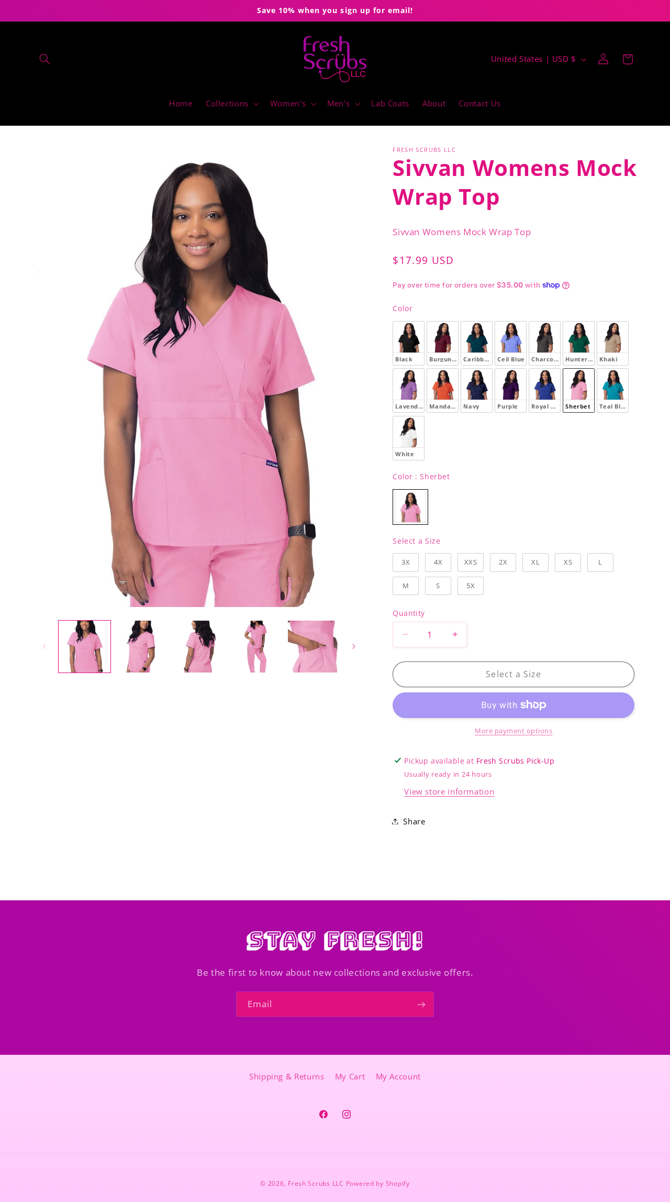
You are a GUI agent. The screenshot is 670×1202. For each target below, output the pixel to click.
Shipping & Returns (286, 1077)
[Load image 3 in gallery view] (199, 646)
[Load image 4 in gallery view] (256, 646)
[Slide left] (44, 646)
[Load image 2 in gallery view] (142, 646)
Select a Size (416, 540)
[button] (45, 59)
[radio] (409, 343)
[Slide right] (353, 646)
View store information (449, 791)
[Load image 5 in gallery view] (314, 646)
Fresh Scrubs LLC (316, 1183)
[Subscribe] (421, 1004)
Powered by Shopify (378, 1183)
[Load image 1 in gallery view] (84, 646)
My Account (398, 1077)
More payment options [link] (514, 730)
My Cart (350, 1077)
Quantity (409, 612)
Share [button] (414, 820)
